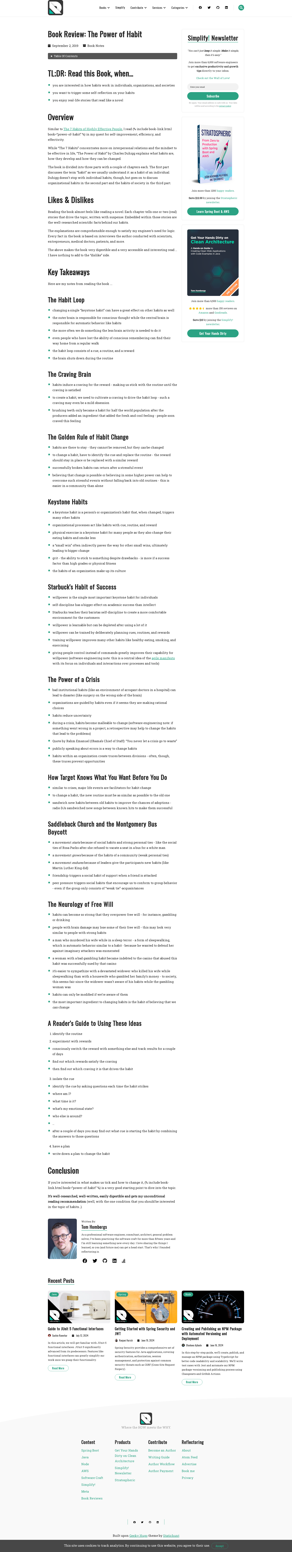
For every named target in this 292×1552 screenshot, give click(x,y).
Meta (85, 1491)
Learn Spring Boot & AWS (213, 211)
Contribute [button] (137, 8)
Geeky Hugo (138, 1536)
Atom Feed (190, 1457)
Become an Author (162, 1450)
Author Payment (160, 1471)
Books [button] (103, 8)
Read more (58, 1368)
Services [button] (157, 8)
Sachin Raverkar (59, 1335)
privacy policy (225, 106)
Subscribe (213, 96)
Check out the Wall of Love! (213, 78)
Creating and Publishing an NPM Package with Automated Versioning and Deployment (212, 1333)
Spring (122, 1294)
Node (188, 1294)
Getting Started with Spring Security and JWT (145, 1331)
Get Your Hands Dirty (212, 333)
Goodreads (220, 312)
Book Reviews (92, 1498)
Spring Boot (90, 1450)
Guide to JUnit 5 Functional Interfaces (76, 1328)
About (186, 1450)
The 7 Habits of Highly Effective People (92, 129)
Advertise (189, 1464)
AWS (85, 1471)
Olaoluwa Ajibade (194, 1345)
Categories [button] (178, 8)
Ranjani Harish (126, 1340)
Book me (188, 1471)
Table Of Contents (66, 56)
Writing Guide (159, 1457)
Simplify (120, 7)
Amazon (203, 312)
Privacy (187, 1478)
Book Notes (95, 46)
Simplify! (88, 1485)
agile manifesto (163, 658)
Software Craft (92, 1478)
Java (54, 1294)
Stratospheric (125, 1480)
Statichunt (171, 1536)
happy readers (225, 190)
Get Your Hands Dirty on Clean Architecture (126, 1455)
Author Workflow (161, 1464)
